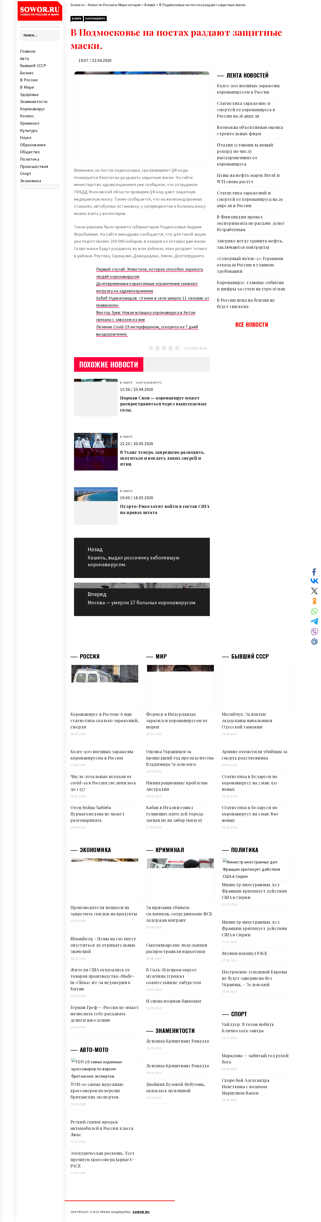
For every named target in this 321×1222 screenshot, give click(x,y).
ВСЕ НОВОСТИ (252, 324)
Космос (27, 116)
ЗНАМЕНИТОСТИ (175, 1030)
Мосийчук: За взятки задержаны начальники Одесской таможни (247, 720)
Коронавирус (32, 108)
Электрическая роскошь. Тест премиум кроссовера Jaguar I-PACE (102, 1159)
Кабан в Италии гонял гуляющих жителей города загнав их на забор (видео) (174, 814)
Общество (30, 151)
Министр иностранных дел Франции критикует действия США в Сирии (254, 891)
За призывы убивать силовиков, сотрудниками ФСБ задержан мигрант (179, 914)
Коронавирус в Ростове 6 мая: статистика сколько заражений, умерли (104, 720)
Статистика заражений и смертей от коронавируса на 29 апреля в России (250, 199)
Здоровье (29, 94)
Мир (161, 656)
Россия (89, 656)
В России (29, 80)
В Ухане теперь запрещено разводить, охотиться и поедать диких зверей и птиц (162, 458)
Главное (27, 51)
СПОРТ (239, 1013)
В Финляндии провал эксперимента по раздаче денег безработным (251, 223)
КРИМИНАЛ (170, 849)
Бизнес (27, 72)
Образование (33, 144)
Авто (24, 58)
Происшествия (34, 166)
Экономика (30, 180)
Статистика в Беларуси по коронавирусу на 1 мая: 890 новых (250, 814)
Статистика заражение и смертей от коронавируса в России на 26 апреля (246, 109)
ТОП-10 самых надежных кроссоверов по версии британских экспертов (97, 1090)
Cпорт (25, 173)
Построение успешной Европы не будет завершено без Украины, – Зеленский (254, 978)
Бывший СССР (33, 65)
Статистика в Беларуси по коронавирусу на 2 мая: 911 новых (250, 783)
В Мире (27, 87)
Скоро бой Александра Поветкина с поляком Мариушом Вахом (245, 1086)
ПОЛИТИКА (244, 849)
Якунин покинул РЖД (244, 953)
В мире (77, 18)
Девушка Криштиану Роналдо (177, 1041)
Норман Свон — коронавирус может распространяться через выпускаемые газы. (163, 403)
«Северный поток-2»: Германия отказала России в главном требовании (250, 265)
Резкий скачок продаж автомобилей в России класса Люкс (101, 1128)
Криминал (29, 123)
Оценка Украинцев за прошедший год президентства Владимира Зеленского (180, 758)
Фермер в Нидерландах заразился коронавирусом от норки (176, 720)
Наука (25, 137)
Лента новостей (247, 75)
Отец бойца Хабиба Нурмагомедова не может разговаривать (97, 814)
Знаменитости (33, 101)
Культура (28, 130)
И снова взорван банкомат (174, 1001)
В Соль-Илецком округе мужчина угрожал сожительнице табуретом (173, 976)
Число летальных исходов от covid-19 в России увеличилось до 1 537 (103, 783)
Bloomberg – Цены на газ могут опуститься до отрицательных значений (103, 945)
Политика (29, 159)
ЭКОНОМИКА (95, 849)
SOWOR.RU (141, 1212)
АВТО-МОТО (94, 1049)
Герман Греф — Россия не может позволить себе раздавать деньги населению (104, 1013)
